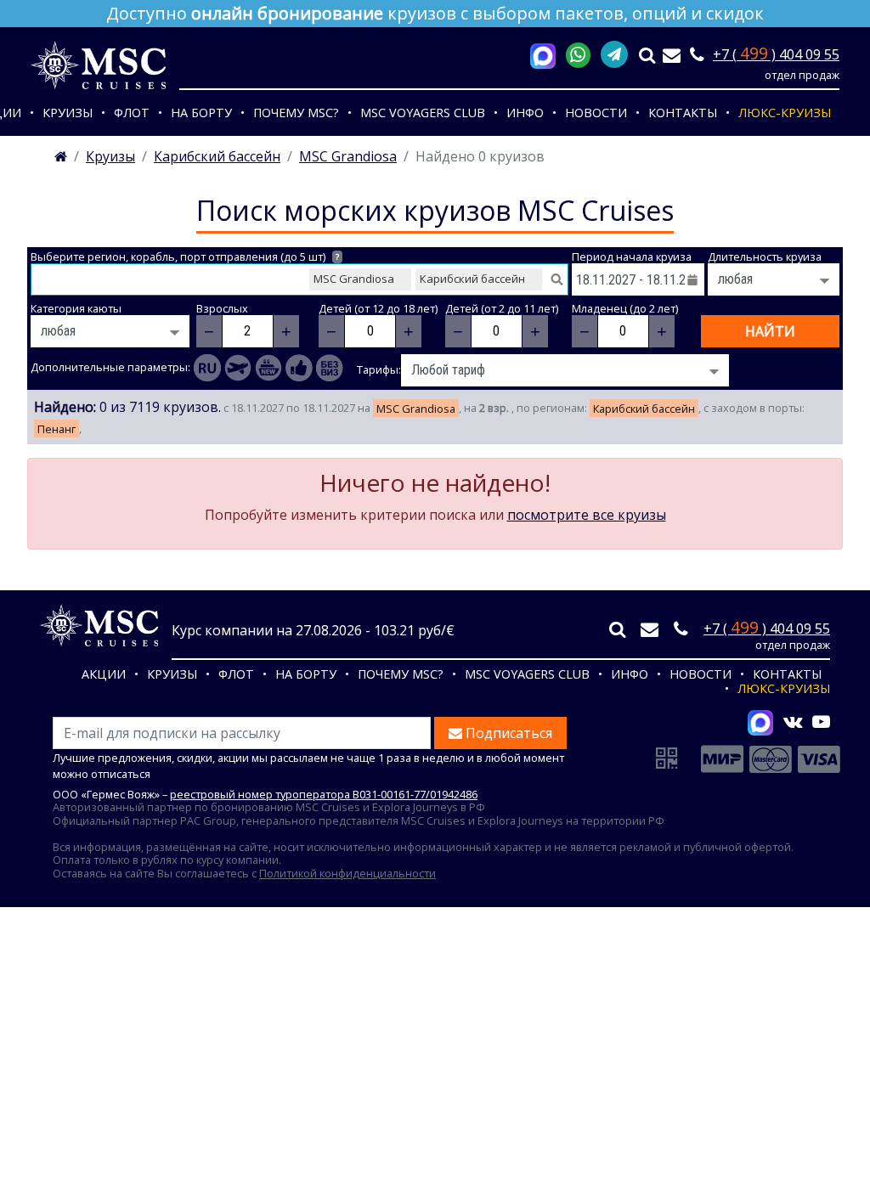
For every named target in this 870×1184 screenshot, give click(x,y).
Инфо (525, 112)
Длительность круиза (765, 257)
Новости (596, 112)
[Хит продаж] (299, 367)
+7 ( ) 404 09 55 (776, 54)
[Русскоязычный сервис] (207, 367)
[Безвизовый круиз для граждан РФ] (329, 367)
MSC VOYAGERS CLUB (422, 112)
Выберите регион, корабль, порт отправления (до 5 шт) (185, 257)
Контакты (682, 112)
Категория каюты (76, 308)
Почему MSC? (296, 112)
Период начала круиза (632, 257)
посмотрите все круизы (586, 514)
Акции (104, 674)
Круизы (67, 112)
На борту (201, 112)
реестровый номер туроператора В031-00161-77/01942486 (323, 794)
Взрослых (222, 308)
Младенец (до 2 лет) (625, 308)
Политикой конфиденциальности (347, 873)
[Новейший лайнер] (268, 367)
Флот (132, 112)
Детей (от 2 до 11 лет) (501, 308)
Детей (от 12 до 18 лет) (378, 308)
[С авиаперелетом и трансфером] (237, 367)
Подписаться (507, 733)
